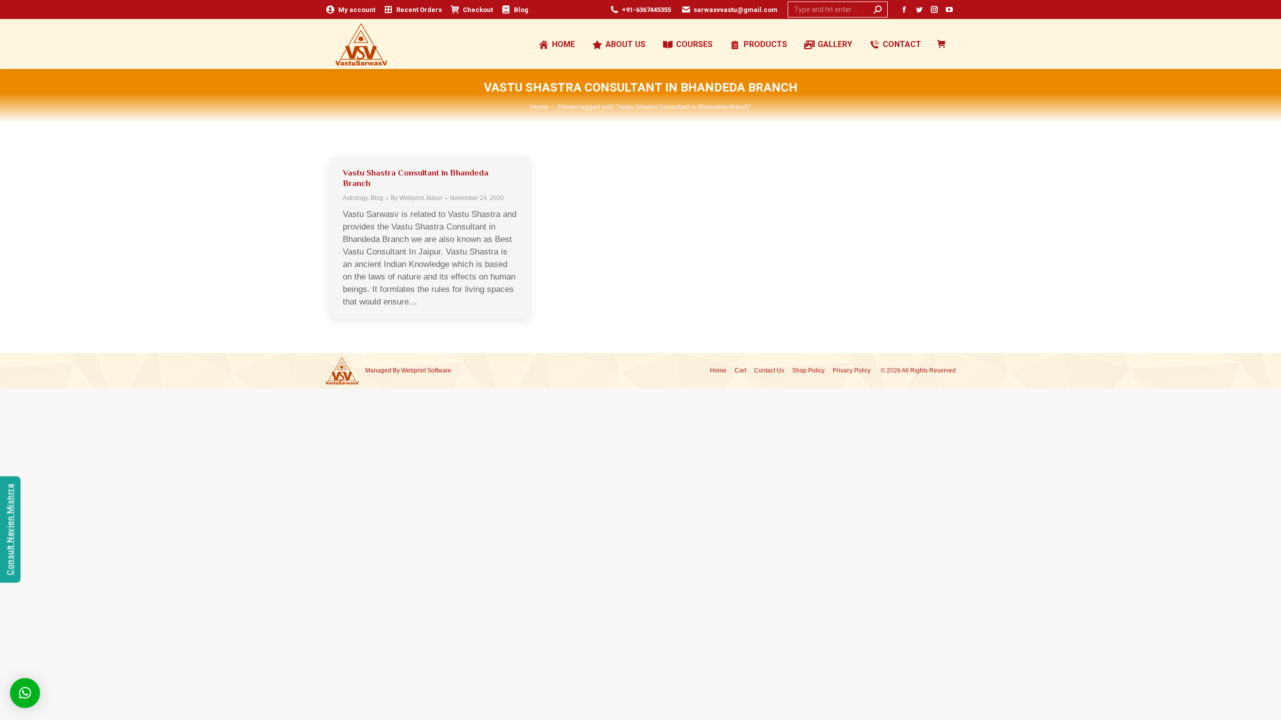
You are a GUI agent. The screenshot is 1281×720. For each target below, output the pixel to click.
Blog (377, 198)
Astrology (355, 198)
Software (439, 370)
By (416, 198)
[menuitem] (350, 9)
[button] (25, 693)
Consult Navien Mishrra (10, 530)
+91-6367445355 (646, 10)
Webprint (413, 370)
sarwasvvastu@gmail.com (736, 10)
